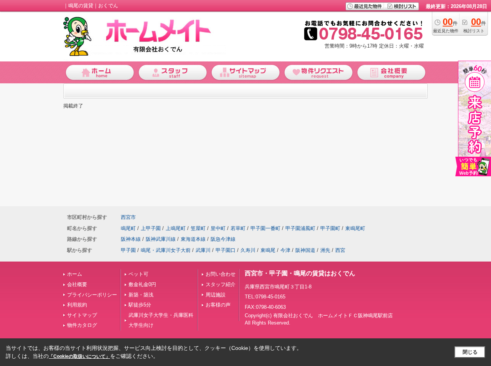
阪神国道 (305, 250)
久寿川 (248, 250)
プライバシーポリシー (92, 295)
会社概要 (77, 284)
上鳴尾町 (176, 228)
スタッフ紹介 (221, 284)
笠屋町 (198, 228)
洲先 (325, 250)
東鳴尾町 (355, 228)
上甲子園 (151, 228)
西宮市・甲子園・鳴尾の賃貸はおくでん (300, 273)
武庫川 (203, 250)
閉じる (470, 352)
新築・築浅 (141, 295)
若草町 (238, 228)
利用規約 (77, 305)
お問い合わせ (221, 274)
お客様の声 (218, 305)
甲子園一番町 (265, 228)
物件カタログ (82, 325)
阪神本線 (131, 239)
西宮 (340, 250)
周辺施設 (216, 295)
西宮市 (128, 217)
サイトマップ (82, 315)
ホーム (74, 274)
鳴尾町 (128, 228)
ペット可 (138, 274)
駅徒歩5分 (140, 305)
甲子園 (128, 250)
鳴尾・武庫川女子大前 (166, 250)
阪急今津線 (223, 239)
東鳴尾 (267, 250)
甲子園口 (226, 250)
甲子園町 (330, 228)
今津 (285, 250)
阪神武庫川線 (161, 239)
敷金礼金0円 (142, 284)
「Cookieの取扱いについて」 (79, 356)
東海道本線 (193, 239)
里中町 (218, 228)
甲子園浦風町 (300, 228)
